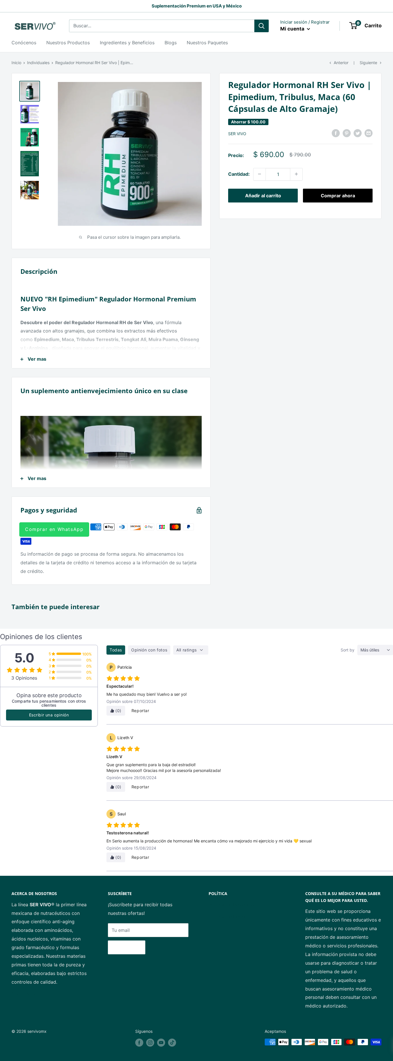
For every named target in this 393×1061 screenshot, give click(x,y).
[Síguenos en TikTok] (172, 1043)
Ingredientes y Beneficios (127, 42)
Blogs (171, 42)
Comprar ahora (338, 195)
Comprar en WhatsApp (54, 529)
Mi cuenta (293, 29)
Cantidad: (239, 174)
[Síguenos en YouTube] (161, 1043)
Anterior (341, 62)
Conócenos (24, 42)
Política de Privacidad (232, 904)
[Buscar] (261, 26)
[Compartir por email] (369, 133)
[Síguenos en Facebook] (139, 1043)
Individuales (38, 62)
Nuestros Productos (68, 42)
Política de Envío (227, 916)
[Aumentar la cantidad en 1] (296, 174)
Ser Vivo (237, 133)
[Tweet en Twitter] (358, 133)
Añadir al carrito (263, 195)
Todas (116, 649)
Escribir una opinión (49, 714)
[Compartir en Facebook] (336, 133)
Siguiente (368, 62)
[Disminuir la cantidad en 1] (259, 174)
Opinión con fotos (149, 649)
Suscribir (127, 947)
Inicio (16, 62)
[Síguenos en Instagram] (150, 1043)
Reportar (140, 710)
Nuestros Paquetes (207, 42)
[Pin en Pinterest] (347, 133)
